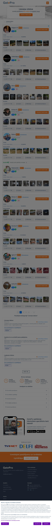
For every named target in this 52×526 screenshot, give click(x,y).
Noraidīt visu (37, 523)
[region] (26, 513)
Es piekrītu (46, 523)
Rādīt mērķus (5, 523)
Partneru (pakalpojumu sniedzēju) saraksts (10, 520)
